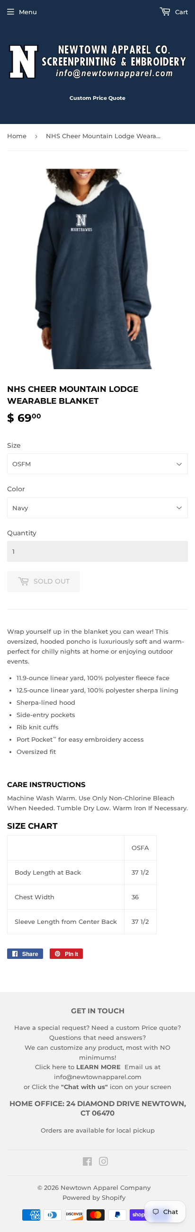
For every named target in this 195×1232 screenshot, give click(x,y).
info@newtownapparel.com (98, 1077)
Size (14, 445)
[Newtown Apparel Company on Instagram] (103, 1163)
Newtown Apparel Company (106, 1187)
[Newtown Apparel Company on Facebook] (87, 1163)
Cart (180, 12)
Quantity (21, 533)
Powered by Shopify (93, 1197)
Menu (28, 12)
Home (17, 136)
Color (16, 489)
